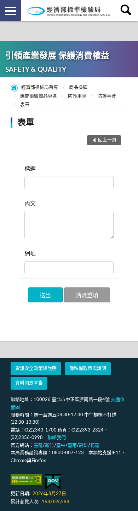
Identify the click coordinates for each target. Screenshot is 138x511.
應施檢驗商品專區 (38, 96)
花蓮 (94, 445)
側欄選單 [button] (10, 10)
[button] (45, 294)
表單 (24, 105)
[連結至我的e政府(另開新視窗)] (53, 482)
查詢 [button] (127, 10)
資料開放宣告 (29, 383)
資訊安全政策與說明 (36, 368)
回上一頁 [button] (107, 140)
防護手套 (107, 96)
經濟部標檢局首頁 (39, 87)
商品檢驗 (78, 87)
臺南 (72, 445)
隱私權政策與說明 (87, 368)
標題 (30, 169)
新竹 (49, 445)
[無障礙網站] (26, 479)
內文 (30, 204)
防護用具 (77, 96)
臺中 (60, 445)
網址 (30, 254)
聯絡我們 (56, 437)
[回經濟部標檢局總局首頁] (69, 10)
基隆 (38, 445)
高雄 (83, 445)
